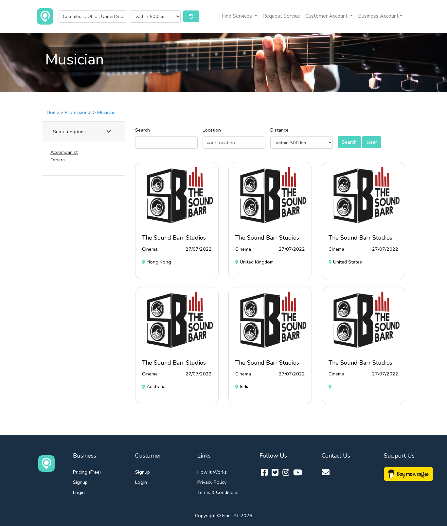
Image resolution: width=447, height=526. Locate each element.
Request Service (281, 16)
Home (53, 112)
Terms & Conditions (218, 492)
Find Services (237, 16)
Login (79, 492)
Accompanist (64, 152)
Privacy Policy (211, 482)
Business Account (378, 16)
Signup (80, 482)
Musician (106, 112)
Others (57, 159)
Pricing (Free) (87, 472)
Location (212, 130)
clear (372, 142)
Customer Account (327, 16)
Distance (279, 130)
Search (142, 130)
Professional (78, 112)
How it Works (212, 472)
